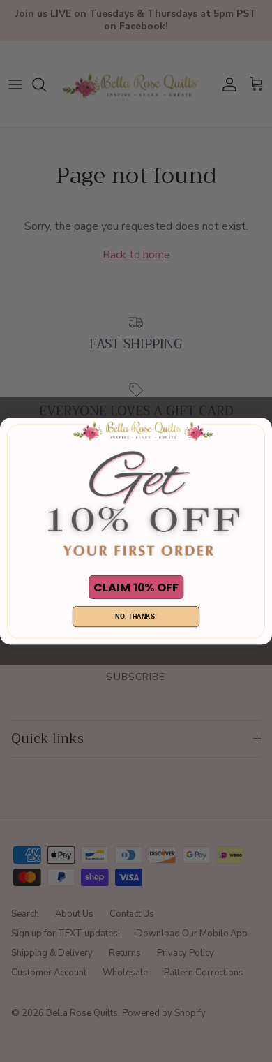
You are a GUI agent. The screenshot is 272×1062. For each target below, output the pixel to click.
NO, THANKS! (136, 616)
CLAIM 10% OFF (136, 587)
